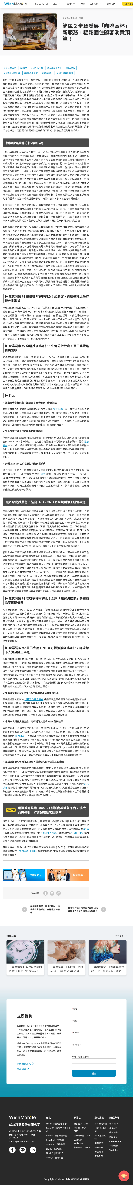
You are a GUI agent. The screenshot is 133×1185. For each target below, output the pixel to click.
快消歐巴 (99, 1147)
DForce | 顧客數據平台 (56, 1135)
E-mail (75, 1032)
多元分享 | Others (82, 1147)
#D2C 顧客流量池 (65, 73)
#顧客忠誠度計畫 (12, 73)
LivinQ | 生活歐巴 (54, 1148)
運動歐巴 (99, 1156)
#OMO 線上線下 (54, 67)
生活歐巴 (99, 1151)
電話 (74, 1020)
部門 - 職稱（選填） (81, 1056)
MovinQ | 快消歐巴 (55, 1153)
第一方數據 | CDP (82, 1135)
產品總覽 (21, 1068)
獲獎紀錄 (113, 1128)
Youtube (113, 1150)
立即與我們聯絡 (27, 851)
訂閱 (43, 473)
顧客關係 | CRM (81, 1123)
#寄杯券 (23, 67)
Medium (113, 1136)
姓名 (74, 1008)
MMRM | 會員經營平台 (56, 1123)
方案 (83, 3)
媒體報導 (113, 1132)
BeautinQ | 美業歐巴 (55, 1139)
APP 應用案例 (101, 1123)
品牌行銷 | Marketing (78, 1141)
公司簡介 (113, 1123)
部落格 (65, 17)
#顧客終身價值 (31, 73)
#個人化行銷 (37, 67)
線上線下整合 (77, 17)
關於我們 (111, 3)
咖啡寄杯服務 (50, 833)
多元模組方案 (24, 1063)
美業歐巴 (99, 1143)
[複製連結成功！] (58, 893)
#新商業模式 (10, 67)
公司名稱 (76, 1044)
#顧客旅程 (70, 67)
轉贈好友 (20, 735)
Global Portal (41, 3)
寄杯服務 (58, 409)
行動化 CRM (77, 833)
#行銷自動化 (47, 73)
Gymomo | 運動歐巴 (55, 1144)
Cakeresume (115, 1141)
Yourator (113, 1145)
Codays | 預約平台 (54, 1157)
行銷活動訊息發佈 (34, 699)
